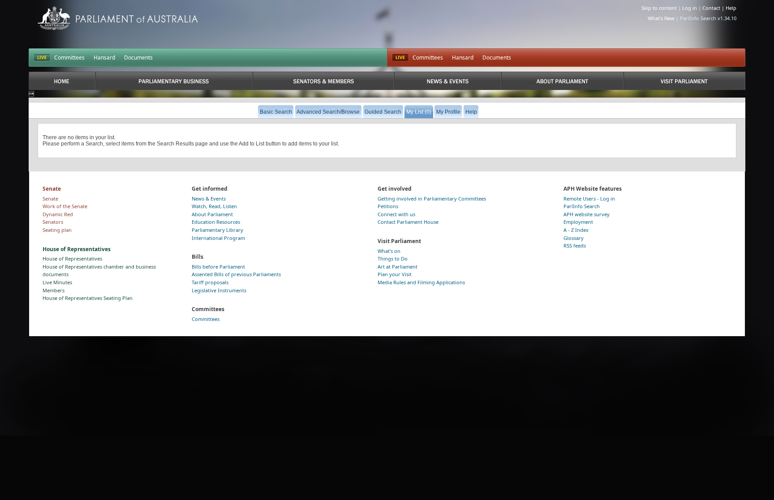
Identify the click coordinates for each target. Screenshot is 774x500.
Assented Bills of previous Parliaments (236, 274)
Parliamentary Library (217, 229)
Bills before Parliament (218, 266)
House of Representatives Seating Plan (88, 298)
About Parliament (212, 214)
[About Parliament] (562, 81)
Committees (69, 57)
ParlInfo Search (581, 206)
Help (731, 7)
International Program (218, 238)
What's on (389, 251)
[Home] (62, 81)
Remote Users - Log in (589, 198)
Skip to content (659, 7)
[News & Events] (447, 81)
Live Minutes (57, 282)
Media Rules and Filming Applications (421, 282)
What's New (661, 18)
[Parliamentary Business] (174, 81)
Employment (578, 221)
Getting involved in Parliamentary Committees (432, 198)
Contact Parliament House (408, 221)
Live (400, 57)
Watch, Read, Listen (214, 206)
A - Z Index (576, 229)
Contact (711, 7)
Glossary (573, 238)
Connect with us (396, 214)
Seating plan (57, 229)
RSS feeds (574, 245)
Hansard (104, 57)
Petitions (388, 206)
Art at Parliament (397, 266)
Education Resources (216, 221)
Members (53, 290)
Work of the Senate (65, 206)
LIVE (42, 57)
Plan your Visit (395, 274)
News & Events (209, 198)
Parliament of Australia (118, 18)
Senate (50, 198)
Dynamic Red (58, 214)
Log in (689, 7)
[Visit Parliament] (684, 81)
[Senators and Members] (324, 81)
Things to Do (393, 258)
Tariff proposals (210, 282)
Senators (53, 221)
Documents (138, 57)
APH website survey (586, 214)
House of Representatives (72, 258)
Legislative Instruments (219, 290)
